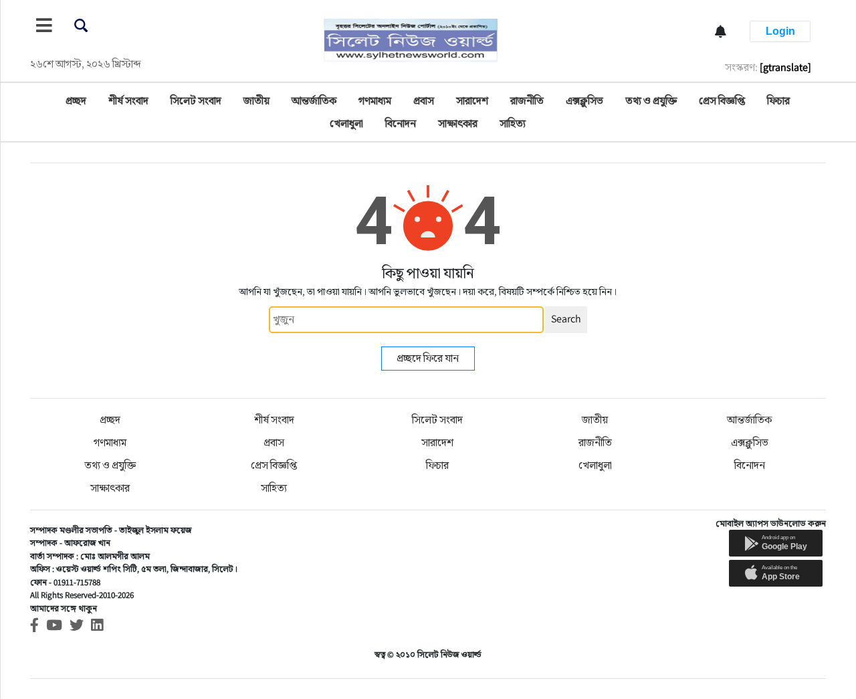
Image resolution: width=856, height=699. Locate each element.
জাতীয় (256, 101)
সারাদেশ (472, 101)
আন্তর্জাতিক (314, 101)
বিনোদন (400, 123)
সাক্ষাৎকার (457, 123)
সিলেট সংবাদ (196, 101)
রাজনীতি (527, 101)
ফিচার (778, 101)
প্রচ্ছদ (76, 101)
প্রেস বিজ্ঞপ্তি (722, 101)
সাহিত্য (513, 123)
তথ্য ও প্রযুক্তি (651, 101)
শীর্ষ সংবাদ (128, 101)
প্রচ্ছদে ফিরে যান (428, 358)
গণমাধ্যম (374, 101)
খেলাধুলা (346, 123)
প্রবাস (423, 101)
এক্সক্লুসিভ (584, 101)
